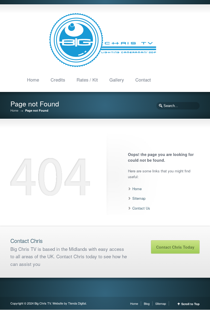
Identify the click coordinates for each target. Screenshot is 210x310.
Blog (147, 303)
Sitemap (138, 198)
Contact (143, 79)
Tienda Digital (77, 303)
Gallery (116, 79)
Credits (58, 79)
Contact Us (141, 208)
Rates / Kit (87, 79)
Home (33, 79)
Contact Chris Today (175, 247)
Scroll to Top (190, 303)
